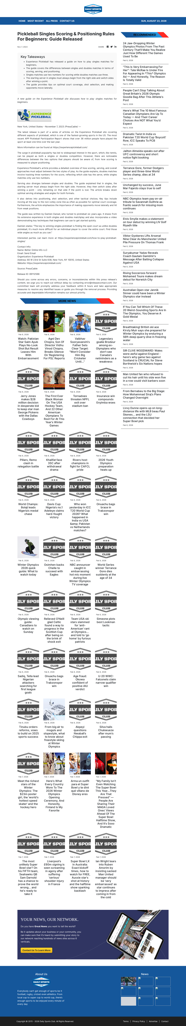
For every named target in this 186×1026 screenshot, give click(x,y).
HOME (22, 21)
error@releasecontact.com (98, 282)
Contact (164, 1021)
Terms (126, 1021)
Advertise (153, 1021)
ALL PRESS (52, 21)
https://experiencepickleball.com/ (70, 147)
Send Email (30, 253)
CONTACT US (67, 21)
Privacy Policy (138, 1021)
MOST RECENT (36, 21)
